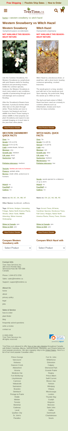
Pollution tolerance (10, 163)
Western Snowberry (17, 23)
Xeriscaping (6, 219)
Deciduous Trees (58, 211)
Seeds (39, 179)
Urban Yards (13, 214)
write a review (8, 326)
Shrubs (5, 214)
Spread (5, 145)
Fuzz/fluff (6, 187)
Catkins (5, 190)
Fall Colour (40, 214)
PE (59, 198)
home (5, 18)
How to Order (54, 3)
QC (49, 198)
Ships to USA (7, 227)
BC (15, 198)
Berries (5, 174)
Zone (4, 139)
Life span (6, 155)
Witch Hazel (46, 23)
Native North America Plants (19, 211)
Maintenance (41, 161)
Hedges (17, 208)
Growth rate (7, 153)
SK (18, 198)
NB (56, 198)
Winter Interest (16, 216)
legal (4, 301)
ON (46, 198)
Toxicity (5, 168)
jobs (4, 304)
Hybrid (5, 184)
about (4, 294)
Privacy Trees (54, 216)
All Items (10, 208)
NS (52, 198)
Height (5, 142)
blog (4, 319)
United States (50, 350)
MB (21, 198)
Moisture (5, 150)
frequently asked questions (13, 323)
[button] (5, 11)
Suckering (6, 158)
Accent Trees (46, 208)
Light (4, 147)
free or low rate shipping (37, 346)
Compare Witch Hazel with (49, 240)
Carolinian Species (43, 211)
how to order (7, 313)
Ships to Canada (9, 224)
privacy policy (8, 297)
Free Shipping (14, 3)
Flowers (5, 171)
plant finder (6, 316)
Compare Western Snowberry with (11, 241)
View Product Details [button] (12, 128)
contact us (6, 329)
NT (25, 198)
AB (11, 198)
